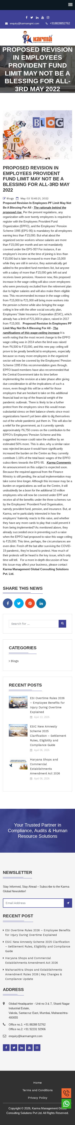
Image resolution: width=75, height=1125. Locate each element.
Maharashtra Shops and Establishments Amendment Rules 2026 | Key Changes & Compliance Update (33, 974)
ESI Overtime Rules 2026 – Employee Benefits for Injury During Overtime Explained (47, 705)
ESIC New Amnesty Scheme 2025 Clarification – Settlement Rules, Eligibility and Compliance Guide (48, 736)
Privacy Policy (37, 1098)
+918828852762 (60, 23)
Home (37, 1082)
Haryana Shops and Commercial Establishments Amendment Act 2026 (45, 766)
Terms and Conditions (37, 1090)
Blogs (10, 198)
